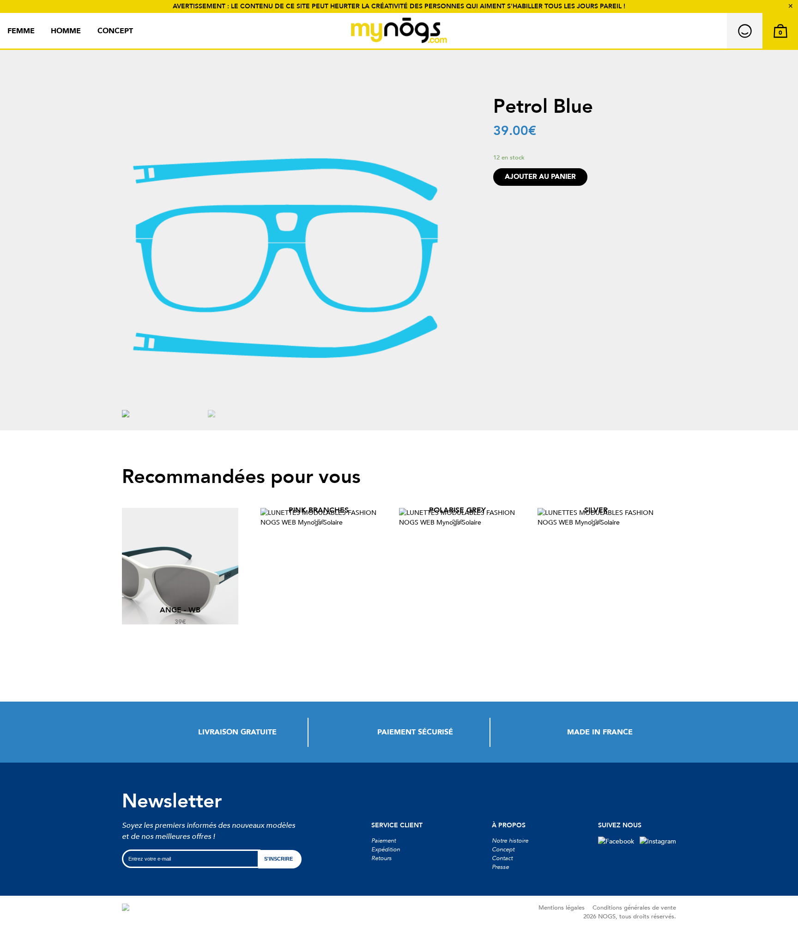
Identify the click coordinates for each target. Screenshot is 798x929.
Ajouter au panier (540, 177)
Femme (21, 31)
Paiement (383, 841)
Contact (502, 858)
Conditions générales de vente (634, 908)
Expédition (385, 849)
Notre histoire (510, 841)
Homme (66, 31)
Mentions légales (561, 908)
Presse (500, 867)
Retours (381, 858)
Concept (115, 31)
